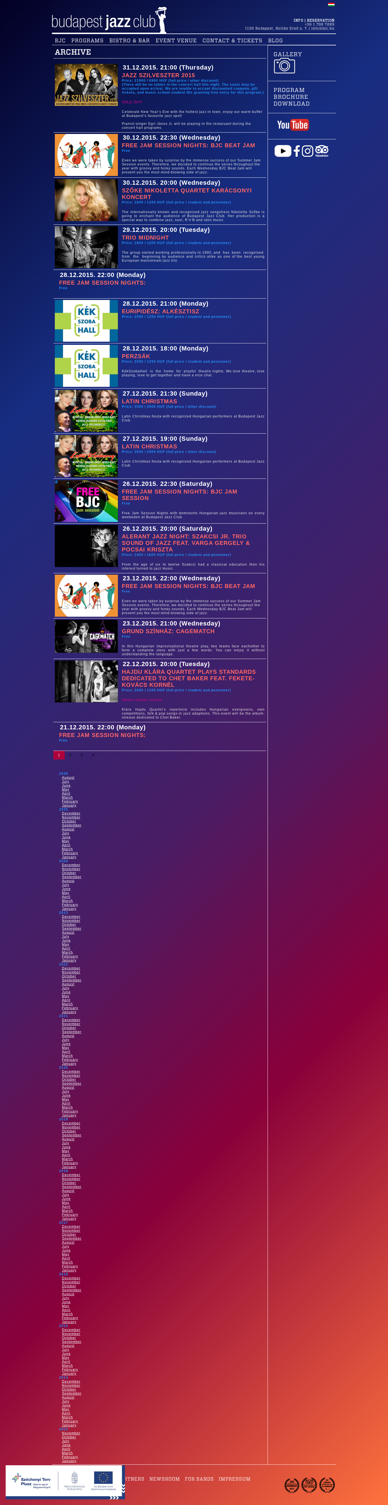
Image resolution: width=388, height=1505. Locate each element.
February (70, 801)
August (68, 778)
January (69, 805)
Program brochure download (292, 97)
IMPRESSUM (235, 1479)
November (71, 817)
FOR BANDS (199, 1479)
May (65, 790)
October (69, 821)
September (72, 825)
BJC (60, 40)
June (66, 786)
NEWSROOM (164, 1479)
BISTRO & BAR (129, 40)
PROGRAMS (87, 40)
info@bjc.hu (323, 28)
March (67, 797)
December (71, 813)
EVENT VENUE (176, 40)
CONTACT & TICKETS (232, 40)
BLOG (275, 40)
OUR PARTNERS (125, 1479)
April (66, 793)
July (65, 782)
